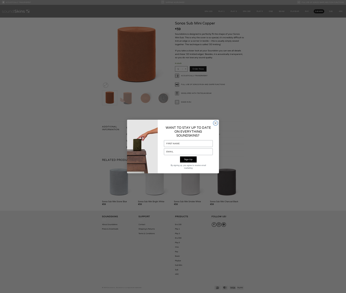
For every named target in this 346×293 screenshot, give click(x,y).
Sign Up (188, 159)
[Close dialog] (215, 123)
